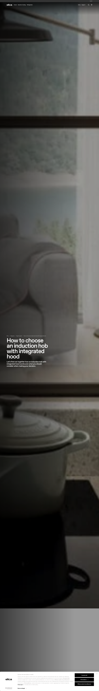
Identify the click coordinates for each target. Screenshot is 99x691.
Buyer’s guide (19, 336)
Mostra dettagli (21, 688)
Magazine (12, 336)
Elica (8, 336)
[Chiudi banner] (96, 673)
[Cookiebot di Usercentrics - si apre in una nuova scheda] (9, 688)
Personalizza (84, 679)
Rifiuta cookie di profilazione (84, 684)
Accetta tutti (84, 675)
